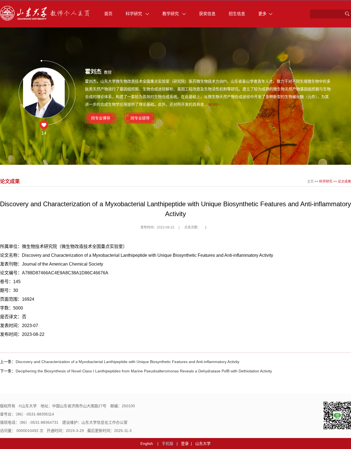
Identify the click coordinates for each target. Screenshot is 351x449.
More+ (214, 105)
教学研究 (171, 13)
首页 (108, 13)
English (146, 443)
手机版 (167, 443)
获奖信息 (207, 13)
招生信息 (237, 13)
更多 (262, 13)
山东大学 (203, 443)
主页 (310, 181)
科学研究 (134, 13)
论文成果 (344, 181)
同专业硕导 (140, 118)
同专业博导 (100, 118)
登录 (185, 443)
